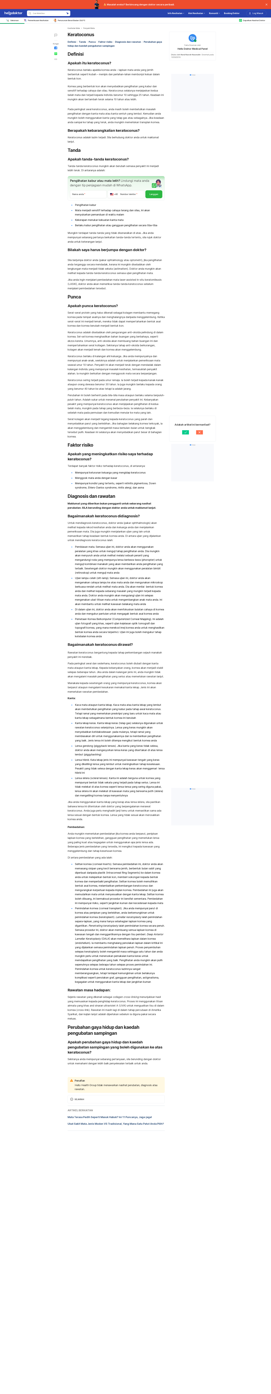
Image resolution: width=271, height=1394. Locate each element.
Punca (92, 41)
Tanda (82, 41)
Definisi (72, 41)
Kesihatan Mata (74, 28)
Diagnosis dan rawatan (128, 41)
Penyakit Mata (89, 28)
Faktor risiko (105, 41)
